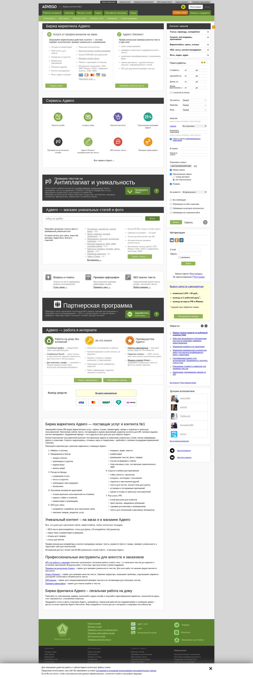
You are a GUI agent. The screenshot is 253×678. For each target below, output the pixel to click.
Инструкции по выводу (188, 316)
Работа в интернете (52, 13)
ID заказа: (174, 148)
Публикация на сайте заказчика (186, 204)
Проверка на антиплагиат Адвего (60, 568)
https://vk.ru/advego (184, 457)
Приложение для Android (193, 640)
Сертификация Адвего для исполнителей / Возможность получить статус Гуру (190, 360)
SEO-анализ (50, 580)
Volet (140, 628)
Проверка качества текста (99, 639)
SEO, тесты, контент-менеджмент (185, 50)
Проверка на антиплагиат (143, 2)
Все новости (174, 383)
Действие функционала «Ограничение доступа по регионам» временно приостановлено (190, 340)
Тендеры (176, 184)
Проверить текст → (102, 287)
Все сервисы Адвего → (104, 160)
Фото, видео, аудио (179, 55)
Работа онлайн (94, 623)
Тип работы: (175, 100)
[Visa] (98, 74)
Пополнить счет (96, 18)
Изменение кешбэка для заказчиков (189, 347)
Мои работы (93, 654)
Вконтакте (185, 632)
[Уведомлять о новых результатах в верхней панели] (205, 222)
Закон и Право (93, 256)
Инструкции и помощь (117, 380)
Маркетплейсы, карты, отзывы (184, 44)
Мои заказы (64, 18)
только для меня (182, 177)
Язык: (172, 110)
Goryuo (183, 434)
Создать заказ (180, 12)
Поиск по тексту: (173, 154)
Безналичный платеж (147, 633)
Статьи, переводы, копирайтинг (185, 32)
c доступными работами (181, 166)
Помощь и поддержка (200, 13)
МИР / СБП (143, 624)
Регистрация (195, 7)
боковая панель (213, 27)
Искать (176, 222)
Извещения (112, 18)
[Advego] (49, 6)
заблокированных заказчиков (186, 139)
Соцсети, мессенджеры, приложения (181, 38)
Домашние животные (96, 254)
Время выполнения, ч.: (176, 87)
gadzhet (183, 407)
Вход (207, 7)
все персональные (183, 180)
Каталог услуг (125, 2)
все (195, 166)
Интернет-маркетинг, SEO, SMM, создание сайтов (101, 245)
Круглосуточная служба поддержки (94, 51)
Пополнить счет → (87, 79)
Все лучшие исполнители (179, 441)
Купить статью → (140, 256)
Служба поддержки (129, 18)
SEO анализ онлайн (96, 636)
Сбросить (188, 222)
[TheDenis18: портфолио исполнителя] (174, 416)
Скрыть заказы (186, 139)
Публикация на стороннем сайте (186, 213)
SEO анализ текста (164, 2)
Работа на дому (64, 339)
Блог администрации (188, 383)
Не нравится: (175, 192)
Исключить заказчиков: (174, 131)
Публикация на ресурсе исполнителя (188, 208)
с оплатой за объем (181, 93)
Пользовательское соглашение (187, 654)
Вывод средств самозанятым (187, 286)
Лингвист (138, 662)
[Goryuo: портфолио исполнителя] (174, 434)
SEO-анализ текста (139, 657)
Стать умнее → (60, 287)
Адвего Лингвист (182, 2)
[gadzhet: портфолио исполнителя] (174, 407)
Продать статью (94, 657)
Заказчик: (174, 118)
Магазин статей (84, 13)
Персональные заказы (182, 174)
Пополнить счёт (51, 659)
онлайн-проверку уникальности (89, 188)
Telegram (185, 625)
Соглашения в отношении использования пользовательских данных (126, 671)
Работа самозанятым (138, 348)
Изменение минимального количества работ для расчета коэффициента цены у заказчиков (189, 352)
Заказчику (69, 13)
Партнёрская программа (116, 13)
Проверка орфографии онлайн (101, 633)
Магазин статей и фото (89, 58)
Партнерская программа (184, 662)
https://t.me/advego (184, 450)
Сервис (98, 13)
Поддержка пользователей (185, 659)
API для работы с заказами (57, 562)
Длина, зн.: (174, 82)
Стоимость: (174, 70)
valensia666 (185, 398)
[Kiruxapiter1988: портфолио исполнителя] (174, 425)
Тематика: (174, 105)
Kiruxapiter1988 (186, 425)
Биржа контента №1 (72, 6)
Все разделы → (94, 260)
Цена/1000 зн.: (176, 76)
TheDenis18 (185, 416)
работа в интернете (80, 330)
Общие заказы (179, 170)
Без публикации (179, 200)
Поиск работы (49, 18)
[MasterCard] (92, 74)
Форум (133, 13)
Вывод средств (94, 662)
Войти (188, 263)
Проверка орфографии (200, 2)
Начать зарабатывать (87, 380)
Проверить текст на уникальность (103, 630)
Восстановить (196, 274)
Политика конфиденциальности (187, 657)
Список (173, 126)
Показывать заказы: (178, 162)
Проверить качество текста (132, 86)
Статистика (49, 662)
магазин (70, 210)
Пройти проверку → (142, 287)
